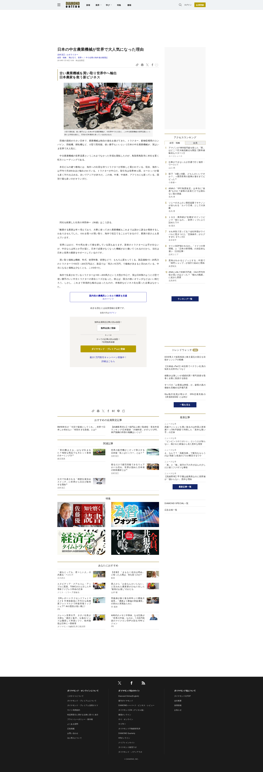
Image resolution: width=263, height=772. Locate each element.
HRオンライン (124, 738)
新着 (88, 5)
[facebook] (131, 683)
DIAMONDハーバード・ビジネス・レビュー (136, 705)
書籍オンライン (124, 714)
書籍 (129, 5)
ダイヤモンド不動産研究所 (129, 728)
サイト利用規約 (73, 710)
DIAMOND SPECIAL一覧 (176, 503)
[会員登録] (200, 4)
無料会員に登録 (108, 327)
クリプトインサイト (126, 742)
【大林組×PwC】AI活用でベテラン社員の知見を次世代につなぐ (185, 367)
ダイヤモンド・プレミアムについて (81, 700)
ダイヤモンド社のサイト (129, 690)
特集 (119, 5)
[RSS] (143, 683)
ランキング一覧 (185, 298)
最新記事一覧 (185, 486)
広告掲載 (71, 728)
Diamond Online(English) (128, 696)
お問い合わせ (72, 733)
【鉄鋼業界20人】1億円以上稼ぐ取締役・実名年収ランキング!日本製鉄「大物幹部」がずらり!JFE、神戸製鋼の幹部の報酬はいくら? (135, 429)
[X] (120, 683)
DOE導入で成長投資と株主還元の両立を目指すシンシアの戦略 (185, 358)
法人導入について (74, 738)
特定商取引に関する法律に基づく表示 (82, 714)
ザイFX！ (122, 724)
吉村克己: (67, 54)
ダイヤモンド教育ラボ (127, 747)
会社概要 (177, 700)
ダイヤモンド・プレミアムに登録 (108, 348)
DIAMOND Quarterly (126, 733)
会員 (195, 142)
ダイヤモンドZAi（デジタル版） (131, 710)
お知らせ (177, 710)
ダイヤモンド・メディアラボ (130, 752)
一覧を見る (185, 404)
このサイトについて (75, 696)
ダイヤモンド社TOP (182, 696)
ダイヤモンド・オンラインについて (83, 690)
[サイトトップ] (73, 5)
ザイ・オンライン (125, 719)
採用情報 (177, 705)
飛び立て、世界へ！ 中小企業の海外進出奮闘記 (88, 57)
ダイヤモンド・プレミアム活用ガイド (82, 705)
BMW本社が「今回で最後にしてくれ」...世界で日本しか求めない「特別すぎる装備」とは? (81, 428)
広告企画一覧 (171, 509)
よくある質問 (72, 724)
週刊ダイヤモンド (125, 700)
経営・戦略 (62, 57)
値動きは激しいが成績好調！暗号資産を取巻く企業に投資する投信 (185, 377)
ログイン (188, 5)
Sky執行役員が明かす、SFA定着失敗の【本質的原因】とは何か (185, 395)
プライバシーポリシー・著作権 (80, 719)
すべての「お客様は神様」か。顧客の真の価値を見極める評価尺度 (185, 386)
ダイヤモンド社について (185, 690)
